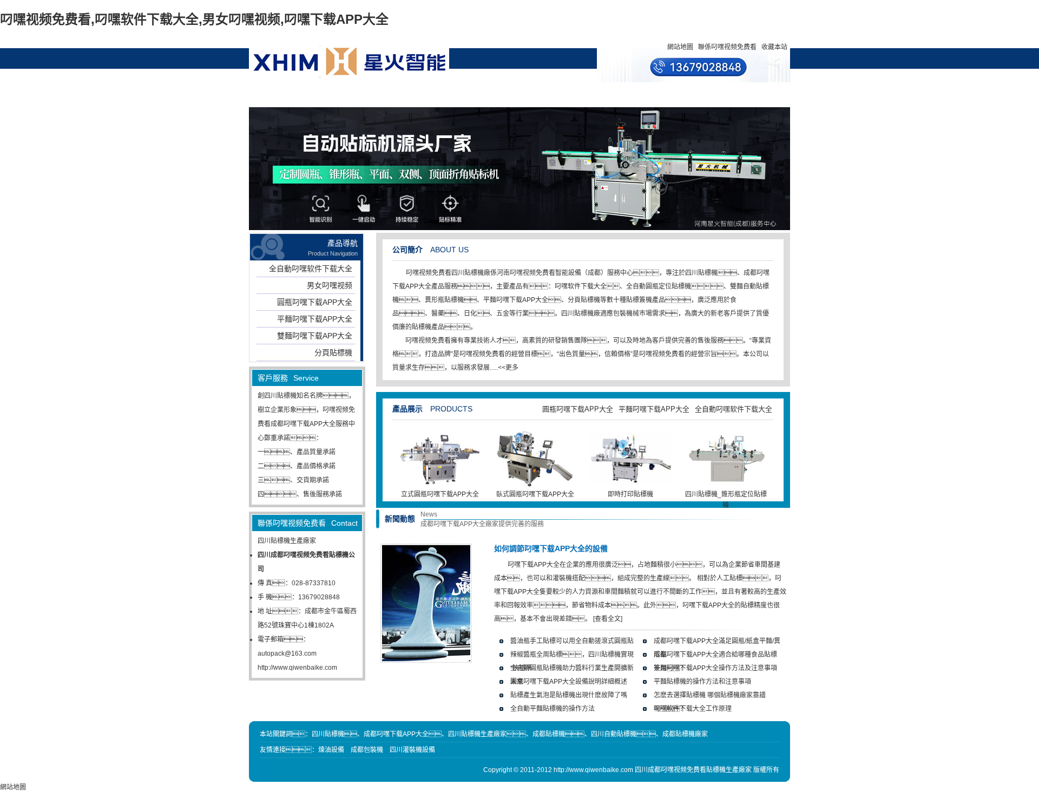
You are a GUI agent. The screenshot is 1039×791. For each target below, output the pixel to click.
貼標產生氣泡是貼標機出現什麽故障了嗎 (568, 695)
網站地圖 (680, 47)
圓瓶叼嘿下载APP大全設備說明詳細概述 (568, 681)
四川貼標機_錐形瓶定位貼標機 (726, 500)
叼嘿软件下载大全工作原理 (693, 708)
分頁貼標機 (333, 352)
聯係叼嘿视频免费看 (727, 47)
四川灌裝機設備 (412, 750)
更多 (511, 367)
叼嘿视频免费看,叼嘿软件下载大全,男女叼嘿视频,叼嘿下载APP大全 (194, 19)
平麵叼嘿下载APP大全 (314, 319)
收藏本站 (774, 47)
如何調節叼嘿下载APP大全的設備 (551, 548)
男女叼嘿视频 (329, 285)
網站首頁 (301, 94)
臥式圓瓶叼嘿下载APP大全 (535, 494)
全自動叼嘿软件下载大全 (310, 268)
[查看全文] (607, 619)
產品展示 (350, 94)
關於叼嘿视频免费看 (399, 99)
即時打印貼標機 (630, 494)
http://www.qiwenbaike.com (297, 667)
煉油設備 (331, 750)
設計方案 (498, 94)
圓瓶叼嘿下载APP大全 (314, 302)
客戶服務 (547, 94)
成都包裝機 (367, 750)
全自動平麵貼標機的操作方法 (552, 708)
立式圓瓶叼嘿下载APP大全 (440, 494)
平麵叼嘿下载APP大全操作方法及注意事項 (715, 668)
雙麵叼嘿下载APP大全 (314, 335)
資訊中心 (448, 94)
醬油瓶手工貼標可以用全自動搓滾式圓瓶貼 (572, 641)
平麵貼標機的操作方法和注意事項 (702, 681)
